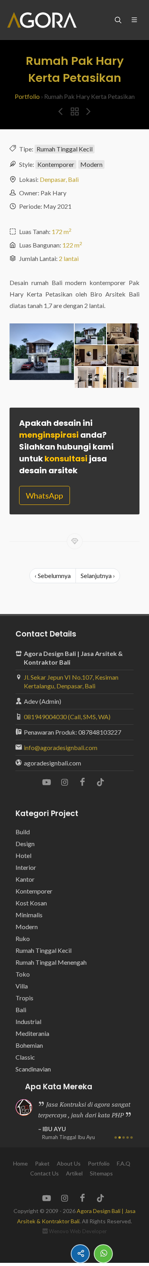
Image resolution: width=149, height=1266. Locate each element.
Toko (22, 974)
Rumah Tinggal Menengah (51, 962)
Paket (42, 1163)
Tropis (24, 997)
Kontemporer (55, 164)
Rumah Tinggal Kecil (65, 149)
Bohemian (29, 1045)
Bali (20, 1009)
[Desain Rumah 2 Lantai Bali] (41, 352)
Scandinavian (33, 1069)
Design (25, 843)
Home (20, 1163)
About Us (69, 1163)
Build (22, 831)
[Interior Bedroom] (122, 334)
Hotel (23, 855)
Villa (21, 986)
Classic (25, 1057)
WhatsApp (44, 495)
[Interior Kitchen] (90, 378)
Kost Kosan (31, 903)
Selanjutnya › (98, 575)
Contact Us (44, 1173)
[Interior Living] (122, 356)
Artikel (74, 1173)
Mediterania (32, 1033)
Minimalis (29, 914)
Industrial (28, 1021)
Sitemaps (101, 1173)
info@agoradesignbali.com (60, 747)
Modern (91, 164)
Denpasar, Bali (59, 179)
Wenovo (59, 1231)
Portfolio (27, 96)
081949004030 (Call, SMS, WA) (67, 716)
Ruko (22, 938)
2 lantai (69, 258)
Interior (25, 867)
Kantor (25, 879)
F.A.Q (123, 1163)
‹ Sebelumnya (53, 575)
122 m (72, 245)
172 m (62, 231)
